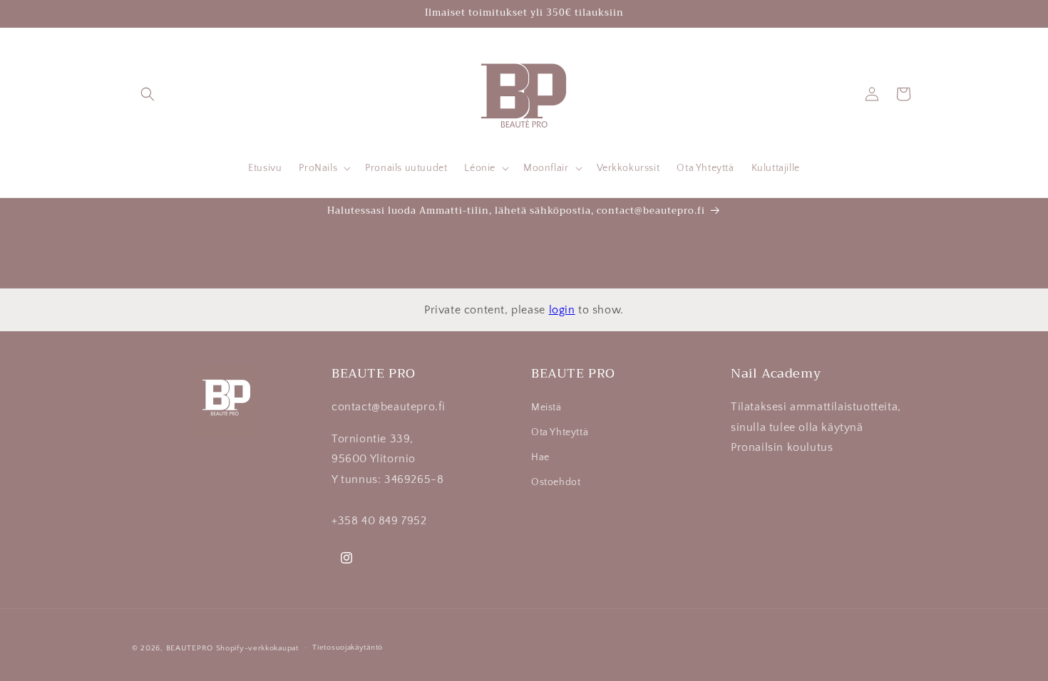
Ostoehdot (555, 482)
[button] (147, 94)
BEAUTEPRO (189, 648)
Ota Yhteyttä (559, 432)
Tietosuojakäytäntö (347, 647)
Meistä (546, 407)
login (562, 309)
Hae (540, 457)
